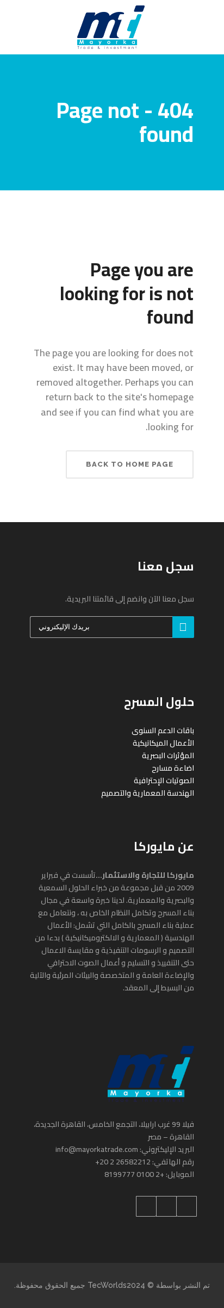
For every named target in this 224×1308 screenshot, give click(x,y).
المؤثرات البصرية (168, 755)
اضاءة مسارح (173, 768)
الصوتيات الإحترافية (164, 780)
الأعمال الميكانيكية (163, 743)
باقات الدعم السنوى (163, 730)
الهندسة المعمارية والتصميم (147, 793)
